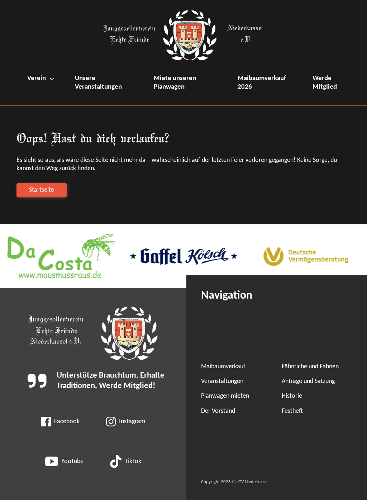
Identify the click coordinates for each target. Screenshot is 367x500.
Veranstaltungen (222, 381)
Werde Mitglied (325, 82)
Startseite (41, 190)
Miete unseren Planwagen (175, 82)
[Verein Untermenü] (51, 78)
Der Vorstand (218, 411)
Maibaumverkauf (223, 366)
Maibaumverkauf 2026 (262, 82)
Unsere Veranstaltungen (98, 82)
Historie (292, 396)
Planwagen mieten (225, 396)
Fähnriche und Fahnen (310, 366)
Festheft (292, 411)
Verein (36, 78)
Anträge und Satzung (308, 381)
